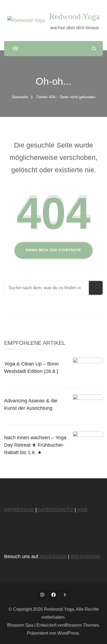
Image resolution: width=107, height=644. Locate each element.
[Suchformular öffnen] (94, 48)
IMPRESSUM (19, 509)
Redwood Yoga (74, 16)
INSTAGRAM (85, 556)
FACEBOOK (52, 556)
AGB (82, 509)
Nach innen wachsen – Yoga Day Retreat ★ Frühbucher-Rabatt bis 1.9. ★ (35, 445)
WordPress (68, 633)
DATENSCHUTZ (55, 509)
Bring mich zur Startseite (53, 250)
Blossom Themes (82, 625)
